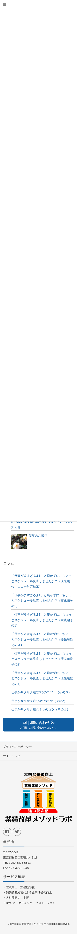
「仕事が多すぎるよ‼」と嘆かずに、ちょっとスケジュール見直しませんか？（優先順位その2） (42, 659)
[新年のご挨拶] (19, 541)
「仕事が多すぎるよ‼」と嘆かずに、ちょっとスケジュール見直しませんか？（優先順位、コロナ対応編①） (41, 581)
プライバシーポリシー (17, 746)
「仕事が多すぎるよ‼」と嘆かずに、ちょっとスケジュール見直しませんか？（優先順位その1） (42, 678)
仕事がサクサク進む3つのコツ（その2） (39, 701)
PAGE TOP (75, 900)
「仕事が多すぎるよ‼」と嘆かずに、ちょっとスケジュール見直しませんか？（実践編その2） (42, 600)
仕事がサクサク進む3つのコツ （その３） (41, 692)
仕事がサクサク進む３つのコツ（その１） (40, 709)
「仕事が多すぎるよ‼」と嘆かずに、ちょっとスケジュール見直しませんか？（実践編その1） (42, 620)
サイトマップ (11, 755)
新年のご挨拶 (38, 535)
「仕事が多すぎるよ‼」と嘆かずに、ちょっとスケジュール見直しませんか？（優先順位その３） (42, 639)
